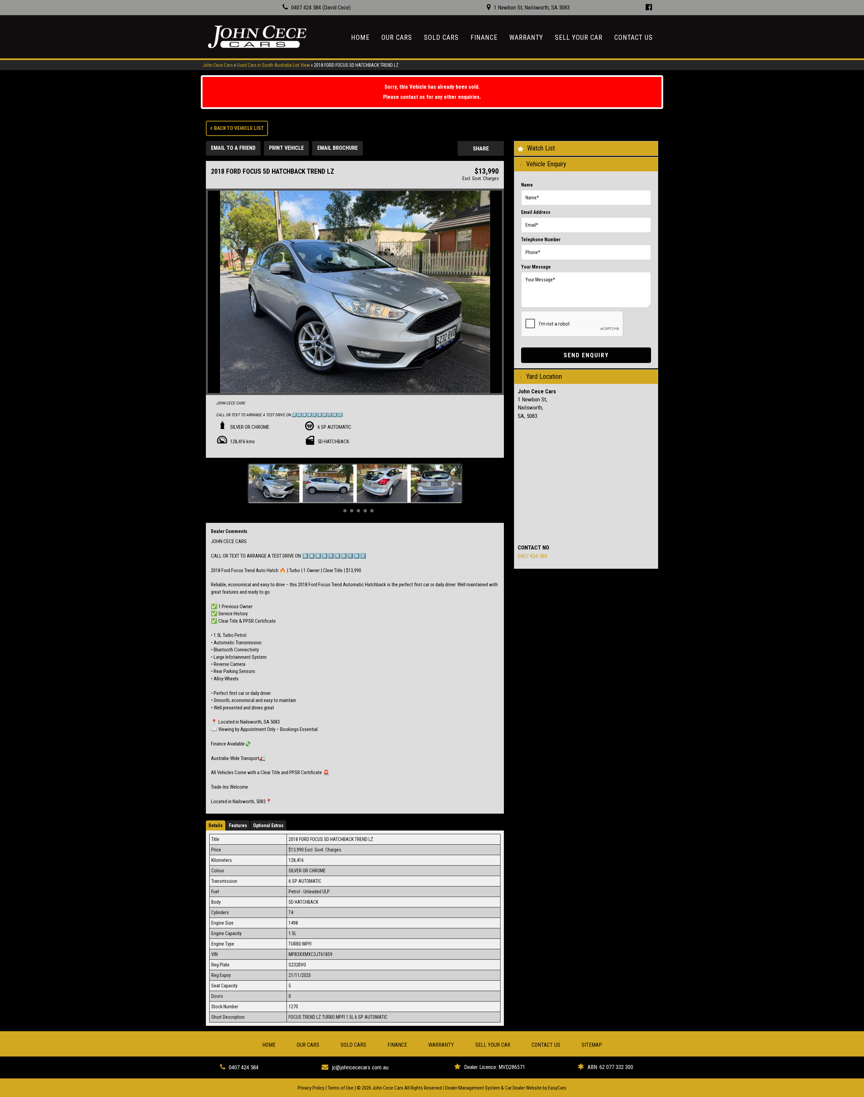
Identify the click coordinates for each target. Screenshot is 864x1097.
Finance (483, 37)
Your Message (536, 267)
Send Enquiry (586, 355)
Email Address (535, 212)
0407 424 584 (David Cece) (321, 7)
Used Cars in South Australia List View (273, 65)
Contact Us (633, 37)
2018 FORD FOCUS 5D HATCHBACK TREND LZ (356, 65)
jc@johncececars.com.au (360, 1067)
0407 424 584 (532, 556)
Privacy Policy (311, 1088)
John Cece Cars (217, 65)
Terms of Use (341, 1088)
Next (452, 483)
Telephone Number (541, 239)
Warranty (526, 37)
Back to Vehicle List (238, 128)
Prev (257, 483)
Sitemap (592, 1045)
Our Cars (396, 37)
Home (360, 37)
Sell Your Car (578, 37)
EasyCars (557, 1088)
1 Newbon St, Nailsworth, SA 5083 (532, 7)
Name (527, 185)
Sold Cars (441, 37)
